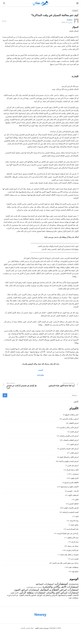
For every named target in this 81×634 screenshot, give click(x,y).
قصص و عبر (74, 559)
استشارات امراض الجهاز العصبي (34, 587)
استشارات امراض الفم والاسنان (62, 592)
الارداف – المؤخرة (72, 491)
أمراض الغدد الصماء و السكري (69, 449)
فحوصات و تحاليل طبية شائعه (69, 554)
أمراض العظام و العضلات (70, 440)
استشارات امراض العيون (26, 589)
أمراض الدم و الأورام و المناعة (69, 436)
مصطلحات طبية (73, 567)
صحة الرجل (74, 542)
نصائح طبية (75, 571)
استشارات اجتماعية (45, 584)
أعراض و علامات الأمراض (70, 419)
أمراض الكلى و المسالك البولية (68, 457)
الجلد (76, 516)
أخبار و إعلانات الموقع (71, 415)
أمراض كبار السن (73, 465)
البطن (76, 499)
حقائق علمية (74, 525)
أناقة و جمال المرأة (72, 470)
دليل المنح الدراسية (72, 529)
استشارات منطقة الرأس (32, 592)
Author (69, 20)
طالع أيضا (40, 375)
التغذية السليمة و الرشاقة (70, 512)
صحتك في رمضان (72, 546)
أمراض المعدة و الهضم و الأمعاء (68, 461)
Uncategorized (73, 584)
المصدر (40, 370)
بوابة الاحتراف (74, 521)
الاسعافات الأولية (73, 495)
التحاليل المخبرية (73, 504)
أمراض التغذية (74, 432)
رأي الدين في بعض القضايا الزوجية (67, 533)
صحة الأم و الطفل (72, 537)
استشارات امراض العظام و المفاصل (59, 589)
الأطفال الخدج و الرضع (71, 482)
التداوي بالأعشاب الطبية (71, 508)
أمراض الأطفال (73, 423)
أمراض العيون (74, 444)
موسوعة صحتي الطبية (42, 628)
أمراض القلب (74, 453)
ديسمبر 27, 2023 (67, 22)
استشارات (75, 10)
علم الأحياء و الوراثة (72, 550)
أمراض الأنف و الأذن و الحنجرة (69, 427)
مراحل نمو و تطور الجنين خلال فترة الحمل (65, 563)
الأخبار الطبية (74, 478)
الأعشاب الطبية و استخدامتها (69, 487)
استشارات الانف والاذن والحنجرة (60, 586)
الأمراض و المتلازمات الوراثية (47, 595)
